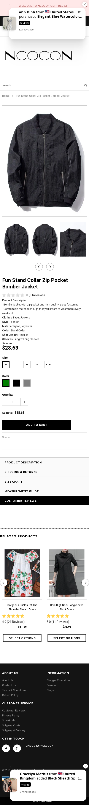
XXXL (49, 364)
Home (6, 95)
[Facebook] (6, 748)
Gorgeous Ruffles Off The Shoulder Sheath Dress (22, 607)
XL (27, 364)
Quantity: (7, 394)
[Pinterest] (17, 748)
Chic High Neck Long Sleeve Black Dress (66, 607)
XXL (37, 364)
